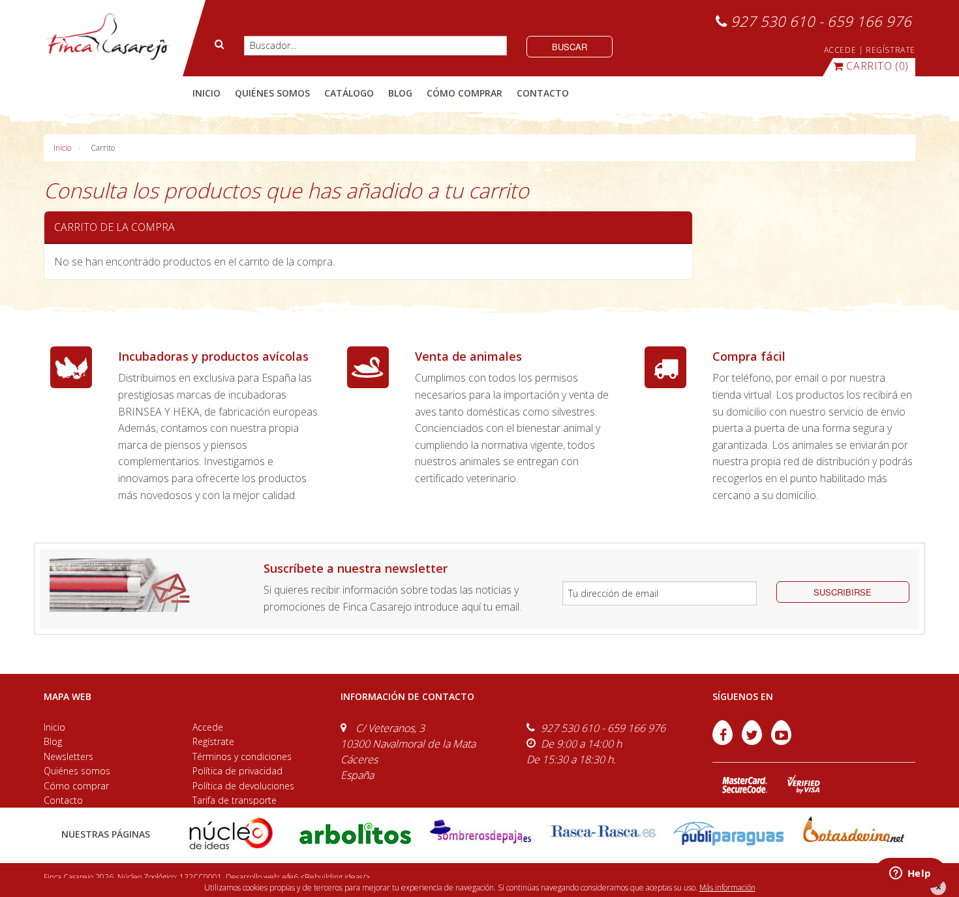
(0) (877, 66)
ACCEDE (840, 49)
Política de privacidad (237, 771)
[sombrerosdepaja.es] (479, 833)
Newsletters (68, 756)
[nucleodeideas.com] (230, 833)
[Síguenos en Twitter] (753, 741)
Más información (727, 887)
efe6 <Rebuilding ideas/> (326, 877)
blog (400, 93)
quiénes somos (272, 93)
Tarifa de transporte (234, 800)
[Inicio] (107, 37)
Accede (207, 727)
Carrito (103, 147)
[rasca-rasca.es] (604, 831)
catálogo (349, 93)
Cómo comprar (76, 786)
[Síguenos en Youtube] (781, 741)
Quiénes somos (77, 771)
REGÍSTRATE (890, 49)
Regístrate (213, 741)
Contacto (63, 800)
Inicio (206, 93)
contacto (543, 93)
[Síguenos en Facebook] (723, 741)
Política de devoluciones (243, 786)
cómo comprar (464, 93)
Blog (53, 741)
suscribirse (843, 592)
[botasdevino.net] (853, 833)
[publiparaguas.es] (728, 833)
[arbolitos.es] (355, 833)
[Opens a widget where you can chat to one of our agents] (910, 874)
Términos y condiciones (242, 756)
